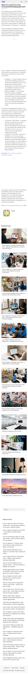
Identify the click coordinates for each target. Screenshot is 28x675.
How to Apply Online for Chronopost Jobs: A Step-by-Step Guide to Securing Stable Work (13, 558)
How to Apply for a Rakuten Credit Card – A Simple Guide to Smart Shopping (13, 633)
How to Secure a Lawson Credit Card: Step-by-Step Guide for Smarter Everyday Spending (14, 653)
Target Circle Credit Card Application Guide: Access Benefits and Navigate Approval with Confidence (13, 620)
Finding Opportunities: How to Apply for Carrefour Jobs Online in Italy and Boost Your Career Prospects (13, 571)
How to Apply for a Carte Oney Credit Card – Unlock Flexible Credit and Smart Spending (13, 639)
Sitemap (22, 668)
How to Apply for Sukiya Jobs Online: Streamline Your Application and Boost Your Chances (14, 613)
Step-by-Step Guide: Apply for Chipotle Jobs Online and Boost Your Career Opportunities (13, 597)
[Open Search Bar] (21, 1)
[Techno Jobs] (3, 1)
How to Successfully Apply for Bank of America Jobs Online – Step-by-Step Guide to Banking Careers (14, 646)
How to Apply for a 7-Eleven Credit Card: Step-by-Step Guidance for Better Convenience (13, 545)
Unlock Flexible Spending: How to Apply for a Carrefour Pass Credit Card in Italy (14, 551)
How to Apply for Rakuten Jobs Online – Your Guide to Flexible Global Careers (14, 532)
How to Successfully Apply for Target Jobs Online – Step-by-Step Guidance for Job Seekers (14, 538)
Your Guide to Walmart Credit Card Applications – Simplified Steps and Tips (13, 626)
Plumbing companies (15, 129)
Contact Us (6, 668)
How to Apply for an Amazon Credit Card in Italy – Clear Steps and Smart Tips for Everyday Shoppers (13, 591)
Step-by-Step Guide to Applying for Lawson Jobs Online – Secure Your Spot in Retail (13, 584)
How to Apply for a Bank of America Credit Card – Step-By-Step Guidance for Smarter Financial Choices (14, 525)
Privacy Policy (14, 668)
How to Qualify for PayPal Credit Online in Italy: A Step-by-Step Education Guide (12, 577)
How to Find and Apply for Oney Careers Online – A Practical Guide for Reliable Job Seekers (14, 564)
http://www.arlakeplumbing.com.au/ (14, 205)
